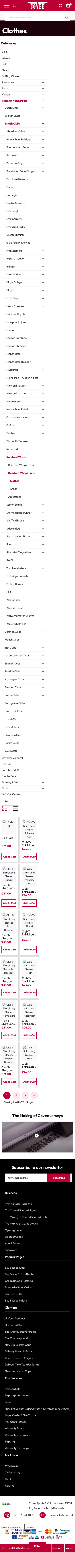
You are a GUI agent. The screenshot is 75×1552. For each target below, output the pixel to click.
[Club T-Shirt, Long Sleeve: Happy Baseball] (8, 1055)
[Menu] (6, 5)
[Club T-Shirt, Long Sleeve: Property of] (29, 876)
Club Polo (7, 837)
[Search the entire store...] (67, 17)
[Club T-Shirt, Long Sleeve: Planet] (29, 920)
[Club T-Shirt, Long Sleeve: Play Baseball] (8, 922)
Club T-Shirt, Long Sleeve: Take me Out (28, 844)
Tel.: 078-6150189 (23, 1515)
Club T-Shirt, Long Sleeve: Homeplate (8, 1022)
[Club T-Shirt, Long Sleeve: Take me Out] (29, 829)
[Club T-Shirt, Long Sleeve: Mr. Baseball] (8, 967)
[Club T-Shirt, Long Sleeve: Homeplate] (8, 1010)
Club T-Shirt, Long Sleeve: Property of (29, 890)
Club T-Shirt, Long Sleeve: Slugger (8, 887)
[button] (8, 856)
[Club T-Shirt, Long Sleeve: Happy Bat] (29, 1010)
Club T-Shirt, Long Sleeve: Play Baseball (8, 937)
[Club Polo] (8, 826)
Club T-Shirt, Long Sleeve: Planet (28, 933)
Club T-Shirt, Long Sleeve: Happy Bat (28, 1022)
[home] (1, 24)
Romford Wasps (54, 24)
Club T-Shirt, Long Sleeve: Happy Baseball (8, 1069)
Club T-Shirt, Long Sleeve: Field (28, 1065)
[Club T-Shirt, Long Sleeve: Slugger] (8, 874)
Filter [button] (37, 1546)
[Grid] (4, 809)
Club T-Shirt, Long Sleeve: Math (28, 980)
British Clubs (36, 24)
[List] (15, 809)
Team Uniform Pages (16, 24)
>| (34, 1095)
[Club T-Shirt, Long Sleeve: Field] (29, 1053)
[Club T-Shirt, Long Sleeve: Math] (29, 967)
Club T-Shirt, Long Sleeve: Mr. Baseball (8, 980)
